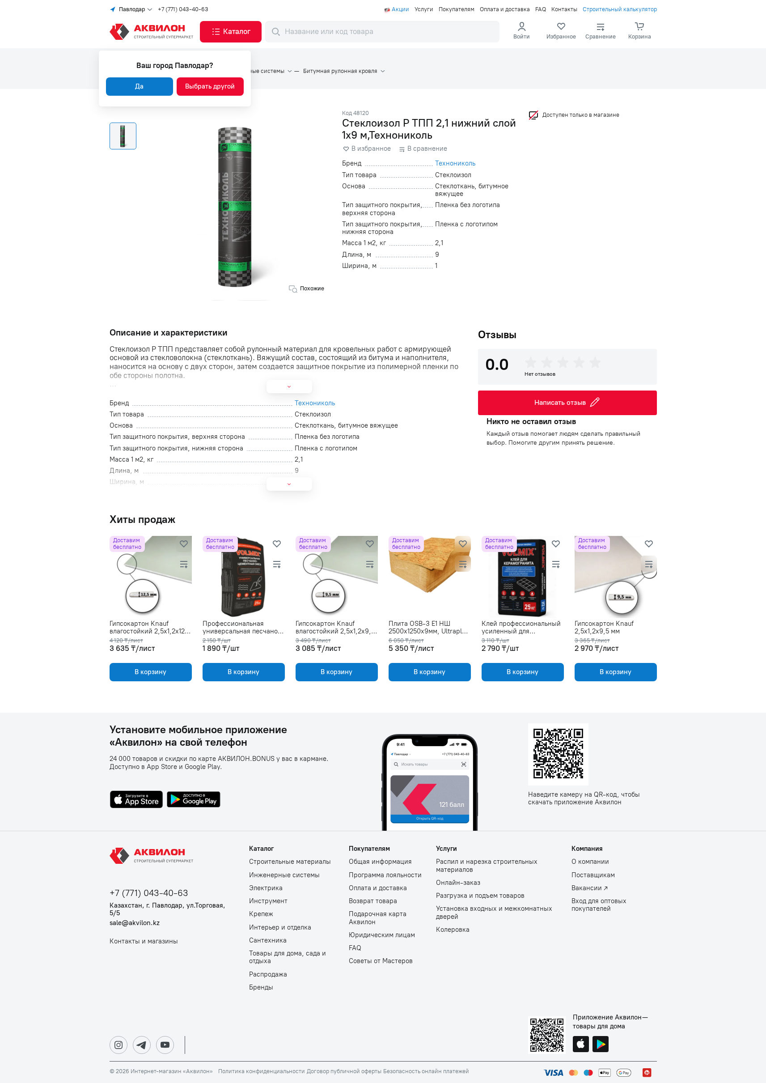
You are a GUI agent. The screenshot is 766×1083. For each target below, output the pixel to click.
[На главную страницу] (153, 855)
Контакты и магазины (144, 941)
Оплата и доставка (505, 9)
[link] (561, 31)
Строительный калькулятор (620, 9)
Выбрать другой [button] (210, 86)
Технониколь (455, 163)
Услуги (424, 9)
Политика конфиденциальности (261, 1071)
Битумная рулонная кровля (340, 71)
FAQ (540, 9)
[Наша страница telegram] (142, 1045)
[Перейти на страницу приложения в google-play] (193, 800)
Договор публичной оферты (344, 1071)
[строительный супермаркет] (153, 31)
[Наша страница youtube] (165, 1045)
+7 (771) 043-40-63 (183, 9)
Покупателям (456, 9)
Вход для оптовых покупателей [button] (598, 905)
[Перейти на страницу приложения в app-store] (136, 800)
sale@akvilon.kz (135, 923)
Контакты (564, 9)
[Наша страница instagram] (118, 1045)
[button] (231, 31)
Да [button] (139, 86)
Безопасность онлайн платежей (426, 1071)
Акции (400, 9)
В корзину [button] (150, 672)
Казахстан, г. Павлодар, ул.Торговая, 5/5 (167, 909)
